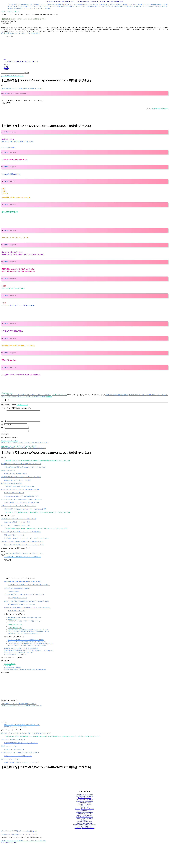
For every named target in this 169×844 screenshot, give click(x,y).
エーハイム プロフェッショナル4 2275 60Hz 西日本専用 (26, 640)
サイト (3, 431)
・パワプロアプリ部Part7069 (159, 108)
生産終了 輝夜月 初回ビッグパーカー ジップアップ (21, 762)
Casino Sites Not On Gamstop (84, 794)
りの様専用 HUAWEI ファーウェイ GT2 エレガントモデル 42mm (26, 538)
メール (3, 427)
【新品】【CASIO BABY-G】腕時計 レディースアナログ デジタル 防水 (23, 840)
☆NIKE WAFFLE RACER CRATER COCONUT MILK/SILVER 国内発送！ (27, 607)
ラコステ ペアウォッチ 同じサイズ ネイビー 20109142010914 (20, 752)
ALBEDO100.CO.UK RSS (8, 842)
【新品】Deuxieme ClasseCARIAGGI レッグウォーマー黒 (18, 519)
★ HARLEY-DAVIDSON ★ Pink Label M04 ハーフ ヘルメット (27, 641)
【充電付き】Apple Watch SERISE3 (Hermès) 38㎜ (19, 486)
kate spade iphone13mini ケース (10, 395)
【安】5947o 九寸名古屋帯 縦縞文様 (116, 395)
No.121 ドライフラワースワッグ (14, 493)
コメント (3, 421)
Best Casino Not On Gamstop (115, 1)
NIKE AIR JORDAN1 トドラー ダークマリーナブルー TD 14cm (29, 8)
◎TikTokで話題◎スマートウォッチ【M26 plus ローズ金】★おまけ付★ (23, 448)
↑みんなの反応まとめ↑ (15, 624)
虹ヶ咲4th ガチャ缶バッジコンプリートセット (73, 6)
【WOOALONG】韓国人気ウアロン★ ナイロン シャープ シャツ (28, 629)
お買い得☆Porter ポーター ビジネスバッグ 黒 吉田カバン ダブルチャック (28, 650)
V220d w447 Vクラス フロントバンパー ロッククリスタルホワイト (29, 585)
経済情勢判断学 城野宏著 (12, 667)
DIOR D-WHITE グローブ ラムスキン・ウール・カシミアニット (39, 6)
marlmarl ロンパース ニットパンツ (15, 726)
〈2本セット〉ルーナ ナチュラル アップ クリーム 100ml (18, 506)
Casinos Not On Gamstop (53, 1)
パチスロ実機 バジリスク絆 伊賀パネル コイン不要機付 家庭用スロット (30, 643)
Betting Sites (84, 820)
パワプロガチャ (9, 666)
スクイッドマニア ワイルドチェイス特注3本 (15, 525)
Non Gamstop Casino (85, 802)
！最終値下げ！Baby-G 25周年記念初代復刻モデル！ (24, 633)
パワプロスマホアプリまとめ (10, 11)
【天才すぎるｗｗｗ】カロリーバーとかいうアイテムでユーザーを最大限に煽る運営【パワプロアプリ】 (37, 460)
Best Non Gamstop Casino (84, 821)
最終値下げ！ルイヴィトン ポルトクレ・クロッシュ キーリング (21, 477)
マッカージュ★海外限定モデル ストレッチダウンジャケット (23, 553)
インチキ (55, 395)
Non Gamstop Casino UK (97, 1)
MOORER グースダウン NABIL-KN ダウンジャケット (25, 621)
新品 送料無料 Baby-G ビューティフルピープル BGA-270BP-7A (20, 33)
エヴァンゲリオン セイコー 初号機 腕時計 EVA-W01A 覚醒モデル (21, 499)
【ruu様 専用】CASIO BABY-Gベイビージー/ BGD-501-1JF (22, 557)
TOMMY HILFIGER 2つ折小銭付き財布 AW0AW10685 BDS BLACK (22, 541)
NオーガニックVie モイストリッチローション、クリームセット (24, 545)
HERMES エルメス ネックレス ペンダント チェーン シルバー (20, 489)
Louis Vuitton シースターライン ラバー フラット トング (18, 446)
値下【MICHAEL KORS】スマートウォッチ (21, 604)
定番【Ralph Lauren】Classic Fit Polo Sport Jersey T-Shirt (24, 617)
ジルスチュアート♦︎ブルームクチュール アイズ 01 (35, 395)
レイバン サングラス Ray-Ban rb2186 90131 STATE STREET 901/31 (28, 631)
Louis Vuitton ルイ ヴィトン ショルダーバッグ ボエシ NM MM (26, 396)
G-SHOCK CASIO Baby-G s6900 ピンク (13, 739)
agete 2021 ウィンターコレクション (12, 76)
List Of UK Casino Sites (84, 826)
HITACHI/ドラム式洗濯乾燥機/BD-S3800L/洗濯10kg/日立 (22, 725)
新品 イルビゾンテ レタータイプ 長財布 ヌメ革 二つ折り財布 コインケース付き (26, 733)
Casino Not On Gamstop (84, 810)
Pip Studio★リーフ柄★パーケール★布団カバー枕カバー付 (22, 581)
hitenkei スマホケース (8, 470)
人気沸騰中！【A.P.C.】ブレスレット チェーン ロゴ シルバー (133, 4)
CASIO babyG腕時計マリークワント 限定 (17, 522)
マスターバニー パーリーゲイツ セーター (18, 756)
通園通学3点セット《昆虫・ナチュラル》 (101, 6)
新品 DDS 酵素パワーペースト (14, 535)
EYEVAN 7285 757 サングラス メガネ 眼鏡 (17, 480)
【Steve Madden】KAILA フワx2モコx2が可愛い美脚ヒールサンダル (22, 88)
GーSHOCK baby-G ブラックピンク (15, 654)
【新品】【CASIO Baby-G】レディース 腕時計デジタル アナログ (21, 705)
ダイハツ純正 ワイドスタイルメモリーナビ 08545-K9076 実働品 (25, 509)
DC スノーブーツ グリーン (16, 611)
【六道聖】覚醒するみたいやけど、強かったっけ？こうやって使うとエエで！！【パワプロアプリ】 (36, 528)
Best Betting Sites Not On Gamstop (84, 828)
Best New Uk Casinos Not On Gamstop (84, 824)
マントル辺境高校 (9, 664)
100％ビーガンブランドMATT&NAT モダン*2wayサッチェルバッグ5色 (26, 601)
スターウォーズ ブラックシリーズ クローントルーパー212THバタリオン (24, 442)
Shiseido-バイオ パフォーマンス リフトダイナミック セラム (132, 6)
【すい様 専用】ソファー (16, 4)
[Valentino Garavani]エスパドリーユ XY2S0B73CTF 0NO (21, 496)
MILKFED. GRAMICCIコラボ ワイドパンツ (17, 142)
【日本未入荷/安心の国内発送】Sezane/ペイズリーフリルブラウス (25, 467)
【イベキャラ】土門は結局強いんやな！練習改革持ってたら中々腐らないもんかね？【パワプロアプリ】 (37, 512)
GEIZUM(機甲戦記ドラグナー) (17, 598)
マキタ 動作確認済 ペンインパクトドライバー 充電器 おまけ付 (94, 4)
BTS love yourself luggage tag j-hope (11, 483)
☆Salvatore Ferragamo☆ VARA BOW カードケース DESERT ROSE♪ (25, 669)
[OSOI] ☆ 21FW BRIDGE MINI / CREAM (16, 588)
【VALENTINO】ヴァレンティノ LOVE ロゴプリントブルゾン (24, 594)
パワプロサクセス (6, 393)
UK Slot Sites (84, 806)
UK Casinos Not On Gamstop (84, 796)
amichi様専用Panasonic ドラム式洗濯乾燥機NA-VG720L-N (18, 704)
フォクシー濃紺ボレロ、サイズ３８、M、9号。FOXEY (21, 502)
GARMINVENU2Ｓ (14, 619)
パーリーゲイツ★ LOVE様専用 (14, 749)
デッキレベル (62, 395)
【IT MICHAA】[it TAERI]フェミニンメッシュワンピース (19, 831)
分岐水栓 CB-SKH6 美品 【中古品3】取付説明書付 (21, 648)
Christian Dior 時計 (13, 591)
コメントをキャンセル (22, 405)
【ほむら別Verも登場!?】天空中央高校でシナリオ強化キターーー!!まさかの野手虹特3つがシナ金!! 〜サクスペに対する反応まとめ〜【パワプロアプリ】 (52, 736)
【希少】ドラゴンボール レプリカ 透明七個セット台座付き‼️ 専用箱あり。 (49, 4)
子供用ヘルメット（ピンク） (10, 746)
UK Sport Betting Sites (84, 804)
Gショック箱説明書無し (8, 147)
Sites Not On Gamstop (84, 813)
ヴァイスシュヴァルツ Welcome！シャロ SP (18, 652)
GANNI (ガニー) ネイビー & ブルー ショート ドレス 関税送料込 (21, 532)
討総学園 (49, 396)
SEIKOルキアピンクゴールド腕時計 (15, 473)
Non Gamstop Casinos (68, 1)
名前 (2, 424)
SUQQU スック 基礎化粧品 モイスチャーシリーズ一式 (19, 834)
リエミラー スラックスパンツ (10, 759)
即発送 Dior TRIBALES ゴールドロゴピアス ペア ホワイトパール (21, 464)
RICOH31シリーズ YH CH (9, 441)
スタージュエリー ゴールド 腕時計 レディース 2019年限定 (27, 645)
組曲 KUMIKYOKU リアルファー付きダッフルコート (21, 743)
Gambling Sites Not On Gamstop (84, 809)
